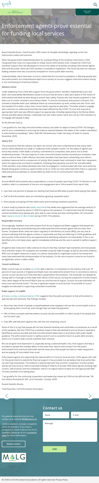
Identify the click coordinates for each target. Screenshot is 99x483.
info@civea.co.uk (29, 419)
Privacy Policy (62, 479)
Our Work (64, 12)
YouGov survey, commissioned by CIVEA (21, 296)
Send (54, 449)
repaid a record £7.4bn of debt (20, 216)
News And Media (87, 12)
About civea (41, 12)
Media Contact (14, 444)
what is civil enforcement (15, 12)
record (34, 269)
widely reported (37, 207)
